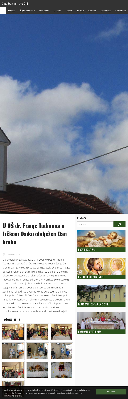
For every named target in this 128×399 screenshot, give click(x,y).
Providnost (44, 10)
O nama (57, 10)
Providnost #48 (87, 249)
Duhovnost (106, 10)
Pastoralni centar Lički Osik (93, 304)
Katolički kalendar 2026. (91, 277)
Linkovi (80, 10)
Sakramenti (120, 10)
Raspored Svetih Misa (89, 332)
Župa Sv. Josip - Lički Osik (15, 3)
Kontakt (69, 10)
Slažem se (111, 391)
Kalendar (92, 10)
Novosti (11, 10)
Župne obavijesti (27, 10)
